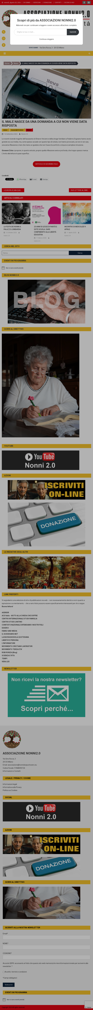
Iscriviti (73, 32)
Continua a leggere (46, 39)
